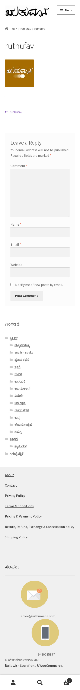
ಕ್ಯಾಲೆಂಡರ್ (20, 446)
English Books (24, 352)
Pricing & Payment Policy (23, 516)
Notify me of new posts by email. (39, 285)
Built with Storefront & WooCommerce (33, 665)
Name (15, 224)
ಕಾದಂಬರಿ (20, 381)
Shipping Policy (16, 537)
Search (40, 683)
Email (15, 244)
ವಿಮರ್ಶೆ (19, 396)
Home (13, 29)
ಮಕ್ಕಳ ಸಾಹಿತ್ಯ (22, 345)
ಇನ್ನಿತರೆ (14, 439)
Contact (11, 485)
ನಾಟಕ (18, 374)
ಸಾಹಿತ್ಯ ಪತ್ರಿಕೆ (16, 453)
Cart (61, 679)
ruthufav (25, 29)
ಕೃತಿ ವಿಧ (14, 338)
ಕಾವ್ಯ (17, 417)
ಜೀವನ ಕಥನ (22, 410)
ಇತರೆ (17, 367)
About (9, 475)
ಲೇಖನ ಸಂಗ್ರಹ (23, 425)
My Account (13, 683)
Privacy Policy (15, 495)
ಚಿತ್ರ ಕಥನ (20, 403)
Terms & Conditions (19, 506)
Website (16, 264)
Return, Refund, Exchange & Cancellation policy (39, 527)
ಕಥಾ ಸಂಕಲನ (22, 388)
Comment (19, 166)
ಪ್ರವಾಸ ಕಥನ (22, 360)
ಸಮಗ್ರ (18, 432)
